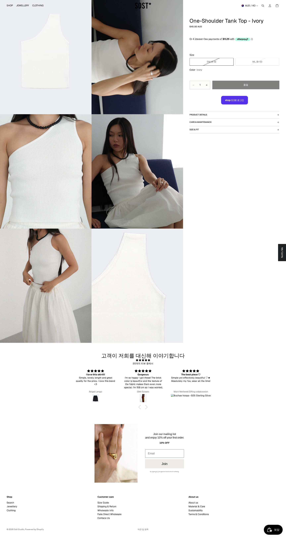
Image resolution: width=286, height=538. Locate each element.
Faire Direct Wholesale (109, 514)
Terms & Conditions (199, 514)
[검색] (262, 5)
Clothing (11, 510)
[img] (143, 360)
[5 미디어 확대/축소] (46, 286)
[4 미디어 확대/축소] (137, 171)
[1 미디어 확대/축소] (46, 57)
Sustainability (196, 510)
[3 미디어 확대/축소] (46, 171)
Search (10, 502)
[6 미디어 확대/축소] (137, 286)
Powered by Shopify (34, 529)
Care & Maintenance (201, 122)
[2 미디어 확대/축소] (137, 57)
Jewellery (12, 506)
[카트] (277, 5)
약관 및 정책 (143, 529)
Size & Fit (194, 129)
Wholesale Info (105, 510)
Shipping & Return (106, 506)
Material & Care (197, 506)
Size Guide (103, 502)
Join (164, 464)
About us (193, 502)
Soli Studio (19, 529)
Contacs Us (103, 518)
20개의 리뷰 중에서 (143, 363)
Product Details (198, 115)
